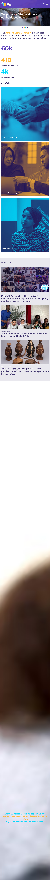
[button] (47, 3)
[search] (44, 4)
